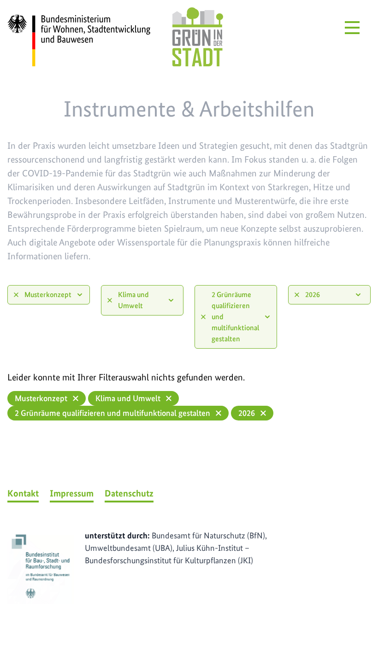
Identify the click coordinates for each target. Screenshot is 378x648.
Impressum (72, 493)
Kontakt (23, 493)
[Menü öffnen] (352, 28)
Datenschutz (129, 493)
